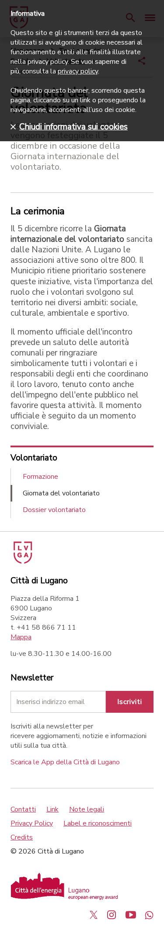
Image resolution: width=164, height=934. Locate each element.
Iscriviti (129, 702)
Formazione (40, 476)
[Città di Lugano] (22, 561)
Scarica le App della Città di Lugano (65, 762)
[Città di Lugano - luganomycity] (94, 915)
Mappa (20, 637)
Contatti (23, 809)
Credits (21, 837)
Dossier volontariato (54, 510)
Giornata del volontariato (61, 493)
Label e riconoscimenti (97, 823)
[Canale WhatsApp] (149, 915)
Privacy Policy (31, 823)
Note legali (86, 809)
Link (52, 809)
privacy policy (78, 71)
